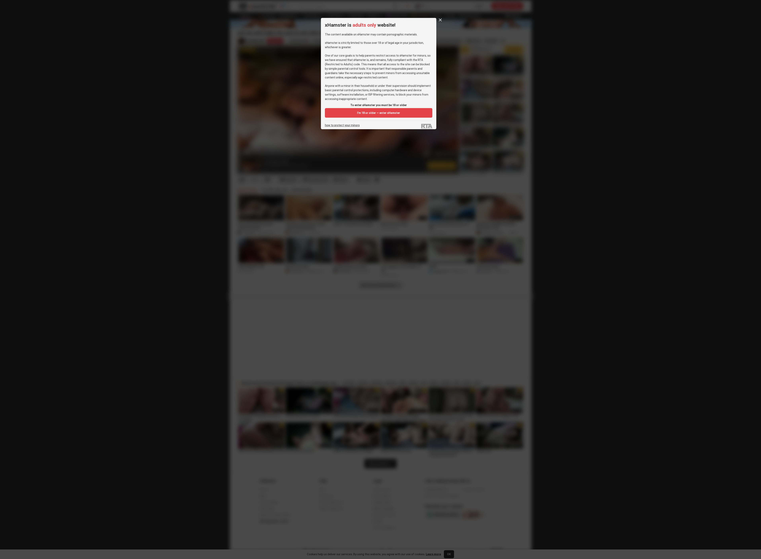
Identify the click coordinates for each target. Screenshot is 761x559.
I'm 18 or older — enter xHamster (378, 112)
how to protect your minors (342, 125)
